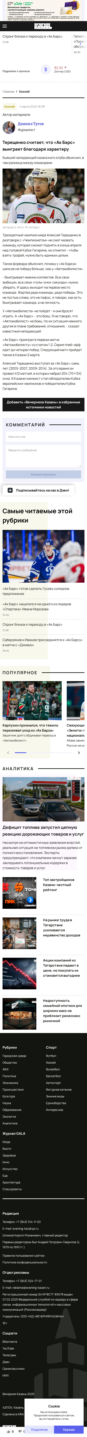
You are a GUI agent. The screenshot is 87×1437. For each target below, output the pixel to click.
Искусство (10, 1169)
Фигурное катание (59, 1089)
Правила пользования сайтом (24, 1255)
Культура (9, 1096)
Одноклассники (13, 1369)
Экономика (10, 1083)
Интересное (54, 1110)
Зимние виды (55, 1096)
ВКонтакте (10, 1342)
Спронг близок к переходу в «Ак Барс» (33, 36)
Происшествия (13, 1089)
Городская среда (14, 1056)
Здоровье (9, 1155)
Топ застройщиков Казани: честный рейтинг (58, 884)
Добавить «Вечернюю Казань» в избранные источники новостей (43, 404)
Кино (6, 1162)
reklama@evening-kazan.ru (30, 1288)
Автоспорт (53, 1083)
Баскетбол (53, 1076)
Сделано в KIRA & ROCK (19, 1414)
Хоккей (24, 91)
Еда (5, 1176)
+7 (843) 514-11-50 (28, 1222)
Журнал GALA (14, 1133)
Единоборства (56, 1103)
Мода (6, 1142)
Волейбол (53, 1069)
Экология (9, 1116)
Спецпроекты (12, 1189)
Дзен (6, 1362)
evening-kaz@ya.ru (25, 1228)
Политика (9, 1076)
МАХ (6, 1375)
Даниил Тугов (31, 124)
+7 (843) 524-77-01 (29, 1281)
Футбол (51, 1056)
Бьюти (7, 1149)
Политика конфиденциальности (25, 1262)
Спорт (51, 1047)
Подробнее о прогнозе (16, 71)
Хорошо (69, 1430)
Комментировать (43, 474)
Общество (10, 1062)
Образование (12, 1110)
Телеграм (9, 1355)
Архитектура (11, 1182)
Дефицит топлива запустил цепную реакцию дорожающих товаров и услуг (43, 830)
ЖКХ (5, 1069)
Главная (8, 91)
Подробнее (39, 1430)
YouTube (8, 1348)
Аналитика (18, 768)
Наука (7, 1103)
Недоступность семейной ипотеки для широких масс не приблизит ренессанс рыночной (62, 1010)
